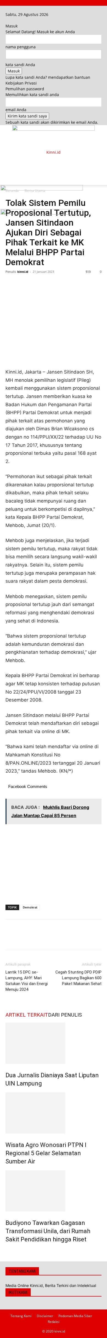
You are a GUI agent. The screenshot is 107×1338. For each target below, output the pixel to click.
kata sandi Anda (20, 64)
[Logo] (42, 189)
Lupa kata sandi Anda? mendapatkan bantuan (47, 77)
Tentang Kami (21, 1316)
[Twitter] (23, 284)
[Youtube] (15, 8)
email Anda (15, 109)
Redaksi (54, 1321)
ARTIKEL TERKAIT (26, 1015)
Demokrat (30, 907)
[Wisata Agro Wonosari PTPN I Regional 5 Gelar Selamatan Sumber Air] (53, 1113)
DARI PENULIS (65, 1015)
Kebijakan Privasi (21, 83)
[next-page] (10, 1251)
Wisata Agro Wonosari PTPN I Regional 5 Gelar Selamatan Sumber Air (45, 1153)
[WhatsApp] (48, 284)
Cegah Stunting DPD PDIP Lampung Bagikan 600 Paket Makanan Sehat (78, 978)
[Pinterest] (36, 284)
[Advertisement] (49, 162)
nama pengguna (20, 46)
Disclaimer (45, 1316)
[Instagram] (12, 8)
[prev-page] (7, 1251)
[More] (61, 284)
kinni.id (22, 272)
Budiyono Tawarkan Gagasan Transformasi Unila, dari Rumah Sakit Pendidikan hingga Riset (47, 1231)
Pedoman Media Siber (75, 1316)
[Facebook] (7, 8)
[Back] (7, 20)
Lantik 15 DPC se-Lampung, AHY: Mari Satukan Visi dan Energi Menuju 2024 (26, 981)
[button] (9, 177)
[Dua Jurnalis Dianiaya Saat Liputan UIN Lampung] (53, 1043)
